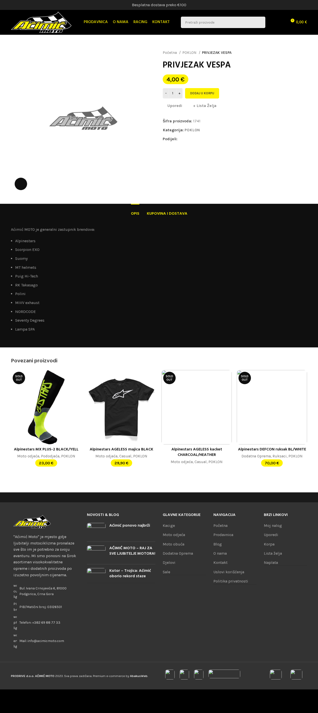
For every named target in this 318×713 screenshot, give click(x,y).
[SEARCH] (259, 22)
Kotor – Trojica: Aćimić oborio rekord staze (130, 573)
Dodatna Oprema (256, 456)
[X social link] (187, 139)
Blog (217, 544)
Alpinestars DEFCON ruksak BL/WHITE (272, 449)
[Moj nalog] (272, 22)
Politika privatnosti (230, 581)
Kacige (169, 525)
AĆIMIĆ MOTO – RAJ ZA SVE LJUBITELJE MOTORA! (132, 551)
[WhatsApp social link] (204, 139)
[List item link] (45, 622)
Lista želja (273, 553)
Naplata (271, 562)
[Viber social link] (216, 139)
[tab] (135, 211)
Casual (125, 456)
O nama (220, 553)
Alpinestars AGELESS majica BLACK (121, 449)
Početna (170, 52)
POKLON (190, 52)
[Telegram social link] (210, 139)
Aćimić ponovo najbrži (129, 525)
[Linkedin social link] (198, 139)
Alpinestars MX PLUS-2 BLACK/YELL (46, 449)
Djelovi (169, 562)
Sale (166, 572)
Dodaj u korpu (202, 93)
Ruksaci (280, 456)
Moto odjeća (28, 456)
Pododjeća (50, 456)
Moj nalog (273, 525)
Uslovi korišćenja (228, 572)
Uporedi (271, 534)
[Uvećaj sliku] (21, 184)
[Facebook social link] (181, 139)
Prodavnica (223, 534)
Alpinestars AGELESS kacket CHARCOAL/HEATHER (196, 452)
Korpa (269, 544)
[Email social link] (193, 139)
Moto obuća (173, 544)
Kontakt (220, 562)
